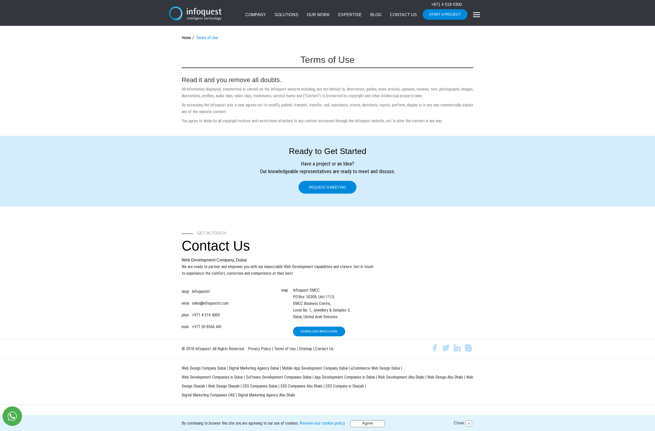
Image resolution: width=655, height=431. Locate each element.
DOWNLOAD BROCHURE (319, 331)
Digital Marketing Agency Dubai (254, 368)
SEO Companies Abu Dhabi (301, 386)
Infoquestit (201, 291)
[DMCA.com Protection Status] (442, 320)
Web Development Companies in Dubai (212, 377)
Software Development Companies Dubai (279, 377)
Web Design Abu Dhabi (445, 377)
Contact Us (324, 348)
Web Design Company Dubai (204, 368)
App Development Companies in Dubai (345, 377)
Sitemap (305, 348)
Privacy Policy (259, 348)
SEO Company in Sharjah (345, 386)
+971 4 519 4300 (446, 4)
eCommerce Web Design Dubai (376, 368)
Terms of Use (285, 348)
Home (186, 37)
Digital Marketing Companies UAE (209, 395)
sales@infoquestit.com (210, 303)
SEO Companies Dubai (260, 386)
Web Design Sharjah (223, 386)
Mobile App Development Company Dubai (315, 368)
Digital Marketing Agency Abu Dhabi (266, 395)
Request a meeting (327, 187)
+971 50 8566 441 (207, 326)
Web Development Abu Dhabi (401, 377)
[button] (286, 15)
